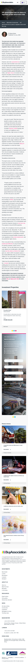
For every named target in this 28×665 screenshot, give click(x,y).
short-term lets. (21, 223)
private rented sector (18, 237)
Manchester (6, 326)
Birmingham (4, 575)
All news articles (5, 606)
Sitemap (4, 657)
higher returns (10, 73)
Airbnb (11, 199)
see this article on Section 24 (12, 251)
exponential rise (15, 62)
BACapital (4, 588)
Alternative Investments (12, 22)
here (7, 279)
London (3, 573)
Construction (5, 608)
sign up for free (15, 279)
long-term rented (13, 128)
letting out (21, 143)
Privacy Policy (5, 658)
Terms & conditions (19, 657)
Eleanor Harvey (13, 33)
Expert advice (5, 596)
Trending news (5, 613)
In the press (4, 590)
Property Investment (7, 452)
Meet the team (5, 586)
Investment (4, 609)
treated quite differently (7, 243)
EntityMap (10, 657)
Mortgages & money (6, 611)
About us (4, 585)
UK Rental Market (7, 483)
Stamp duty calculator (7, 600)
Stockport (4, 579)
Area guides (5, 598)
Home (3, 22)
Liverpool (6, 263)
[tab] (12, 330)
